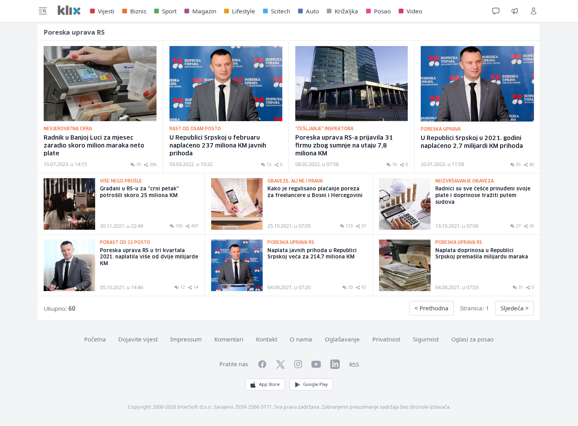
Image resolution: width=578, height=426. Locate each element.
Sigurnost (426, 339)
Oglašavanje (342, 339)
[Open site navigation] (43, 11)
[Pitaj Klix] (496, 11)
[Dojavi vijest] (515, 11)
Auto (312, 11)
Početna (95, 339)
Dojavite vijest (138, 339)
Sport (169, 11)
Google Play (315, 384)
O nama (301, 339)
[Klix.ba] (69, 10)
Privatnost (386, 339)
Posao (382, 11)
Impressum (186, 339)
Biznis (138, 11)
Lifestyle (243, 11)
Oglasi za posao (472, 339)
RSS (354, 364)
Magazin (204, 11)
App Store (269, 384)
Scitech (280, 11)
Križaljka (346, 11)
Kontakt (266, 339)
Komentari (228, 339)
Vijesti (106, 11)
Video (414, 11)
